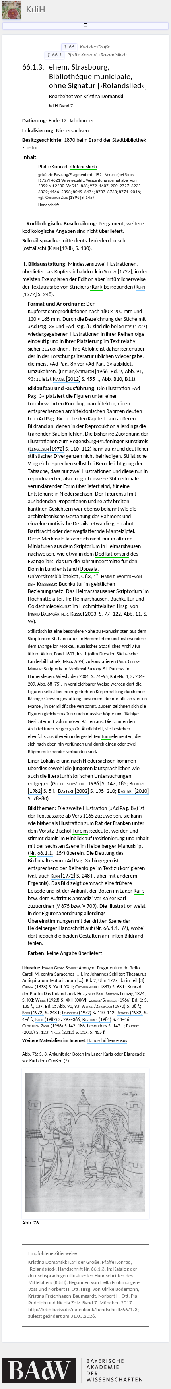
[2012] (66, 379)
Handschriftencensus (107, 1040)
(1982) (130, 1013)
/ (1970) (104, 1006)
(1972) (33, 1013)
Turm (106, 736)
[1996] (63, 198)
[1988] (61, 249)
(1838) (34, 987)
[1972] (46, 449)
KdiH (35, 10)
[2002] (73, 791)
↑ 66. (69, 47)
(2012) (62, 1032)
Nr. (32, 853)
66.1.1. (45, 853)
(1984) (96, 1019)
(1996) (42, 1026)
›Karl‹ (96, 287)
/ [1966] (84, 372)
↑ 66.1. (54, 55)
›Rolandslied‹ (83, 167)
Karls (139, 891)
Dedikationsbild (112, 554)
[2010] (133, 791)
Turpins (80, 831)
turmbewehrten (46, 404)
